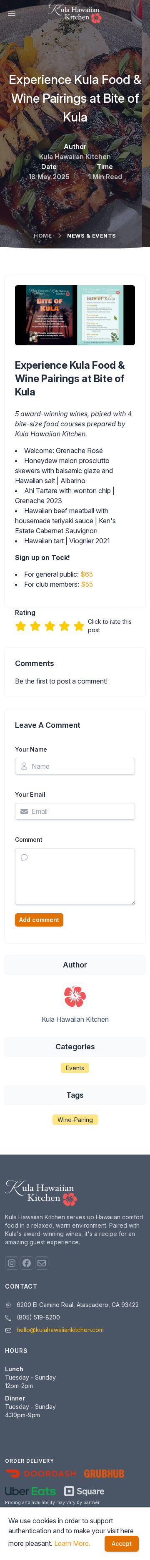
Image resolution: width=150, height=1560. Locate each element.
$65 (86, 574)
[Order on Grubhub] (104, 1473)
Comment (28, 839)
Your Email (30, 794)
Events (75, 1067)
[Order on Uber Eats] (30, 1491)
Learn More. (72, 1543)
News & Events (91, 235)
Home (43, 235)
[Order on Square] (84, 1491)
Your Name (31, 749)
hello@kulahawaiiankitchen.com (60, 1329)
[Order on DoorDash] (40, 1473)
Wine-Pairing (75, 1119)
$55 (87, 584)
